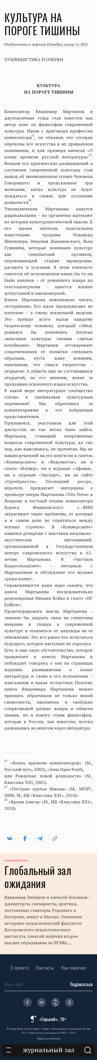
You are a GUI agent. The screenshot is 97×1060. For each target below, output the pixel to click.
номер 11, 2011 (76, 44)
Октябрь (54, 44)
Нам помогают (73, 968)
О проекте (20, 968)
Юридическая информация (48, 1038)
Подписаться (81, 984)
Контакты (45, 968)
